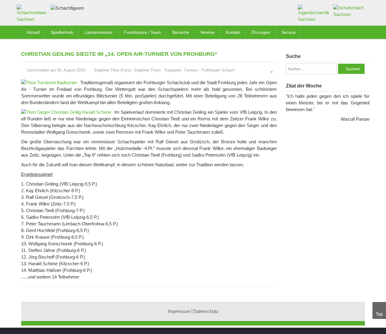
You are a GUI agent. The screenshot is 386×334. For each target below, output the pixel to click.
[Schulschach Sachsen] (349, 10)
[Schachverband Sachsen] (33, 14)
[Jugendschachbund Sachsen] (313, 13)
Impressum (179, 311)
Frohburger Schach (218, 70)
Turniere (191, 70)
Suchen (353, 68)
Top (379, 314)
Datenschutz (205, 311)
